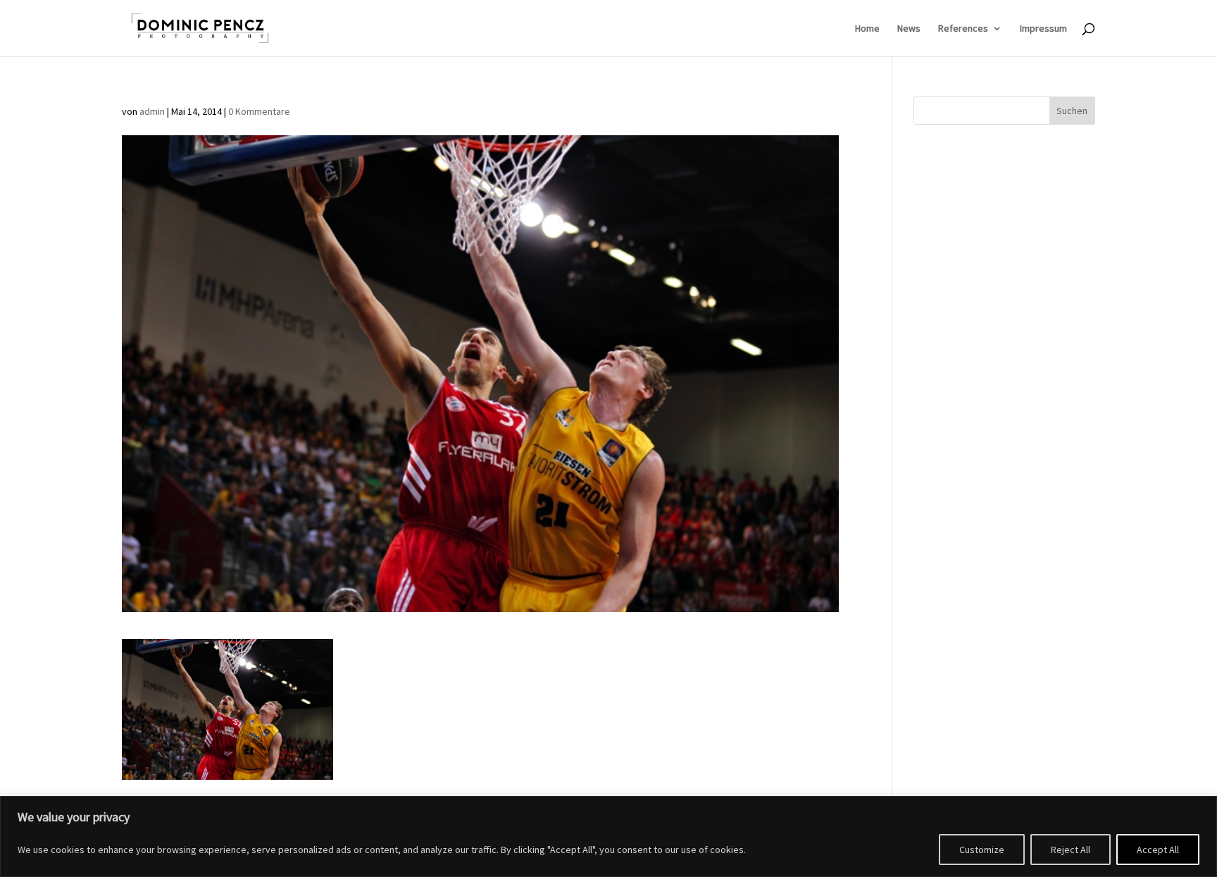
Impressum (1043, 29)
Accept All (1158, 849)
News (908, 29)
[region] (608, 836)
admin (152, 111)
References (963, 29)
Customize (981, 849)
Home (867, 29)
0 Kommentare (259, 111)
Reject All (1070, 849)
